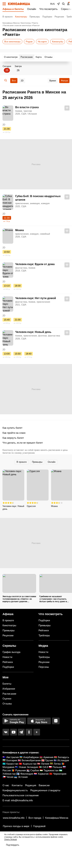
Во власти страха (27, 107)
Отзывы (7, 703)
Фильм (64, 80)
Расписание (9, 693)
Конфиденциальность (15, 790)
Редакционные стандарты (45, 790)
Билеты (7, 683)
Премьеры (34, 16)
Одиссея (31, 506)
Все (14, 80)
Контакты (17, 785)
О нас (6, 785)
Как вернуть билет (13, 437)
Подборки (47, 16)
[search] (63, 4)
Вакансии (44, 785)
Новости (7, 657)
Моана (19, 230)
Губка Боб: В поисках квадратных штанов (38, 198)
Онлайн (31, 9)
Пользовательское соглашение (21, 795)
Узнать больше (10, 839)
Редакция (30, 785)
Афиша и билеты (13, 9)
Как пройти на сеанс (14, 432)
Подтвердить (12, 845)
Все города (34, 817)
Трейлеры (44, 635)
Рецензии (59, 16)
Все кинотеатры (12, 41)
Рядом (29, 41)
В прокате (8, 16)
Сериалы (66, 9)
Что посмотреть (48, 9)
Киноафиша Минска (56, 817)
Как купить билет (12, 427)
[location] (58, 4)
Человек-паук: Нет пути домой (35, 298)
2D (22, 80)
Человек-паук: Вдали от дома (35, 264)
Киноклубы (57, 41)
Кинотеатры (21, 16)
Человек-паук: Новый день (33, 332)
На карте (42, 41)
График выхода (11, 652)
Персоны (44, 666)
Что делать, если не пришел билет (23, 442)
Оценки (7, 698)
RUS (52, 4)
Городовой (39, 826)
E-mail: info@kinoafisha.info (18, 800)
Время (52, 80)
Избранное (9, 688)
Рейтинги (44, 630)
